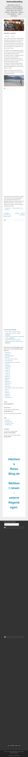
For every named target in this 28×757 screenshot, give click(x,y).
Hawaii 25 (7, 363)
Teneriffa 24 (7, 395)
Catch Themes (17, 755)
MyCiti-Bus (18, 208)
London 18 (7, 368)
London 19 (7, 370)
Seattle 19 (7, 392)
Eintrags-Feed (8, 421)
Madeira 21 (7, 376)
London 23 (7, 371)
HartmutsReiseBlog (14, 2)
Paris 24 (7, 391)
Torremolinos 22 (8, 397)
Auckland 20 (8, 352)
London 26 (7, 375)
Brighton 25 (7, 354)
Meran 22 (7, 384)
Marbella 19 (7, 381)
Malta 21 (7, 379)
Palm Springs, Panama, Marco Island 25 (14, 387)
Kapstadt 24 (7, 367)
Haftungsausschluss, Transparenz (12, 362)
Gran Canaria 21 (9, 360)
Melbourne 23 (8, 383)
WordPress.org (8, 424)
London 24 (7, 373)
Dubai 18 (7, 357)
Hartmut (12, 36)
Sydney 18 (7, 394)
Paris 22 (7, 389)
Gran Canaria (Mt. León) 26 (11, 359)
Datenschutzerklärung (14, 752)
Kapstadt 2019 (8, 208)
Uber (22, 208)
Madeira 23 (7, 378)
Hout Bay (14, 208)
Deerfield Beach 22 (9, 355)
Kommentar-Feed (9, 423)
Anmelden (7, 420)
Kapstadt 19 (7, 365)
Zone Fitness (6, 209)
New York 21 (8, 386)
